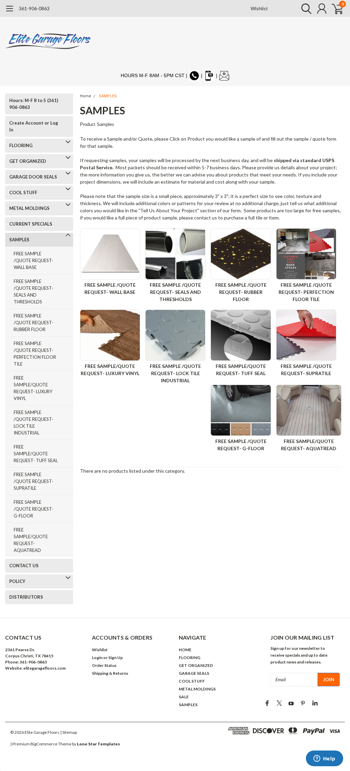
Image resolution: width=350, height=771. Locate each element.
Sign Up (115, 657)
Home (85, 96)
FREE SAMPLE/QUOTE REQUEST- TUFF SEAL (36, 453)
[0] (334, 8)
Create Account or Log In (33, 126)
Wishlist (259, 8)
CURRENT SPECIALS (30, 224)
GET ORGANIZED (27, 161)
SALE (184, 696)
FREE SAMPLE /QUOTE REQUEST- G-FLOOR (33, 508)
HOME (185, 649)
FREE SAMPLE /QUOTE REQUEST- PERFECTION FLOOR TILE (35, 354)
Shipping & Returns (110, 673)
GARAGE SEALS (194, 673)
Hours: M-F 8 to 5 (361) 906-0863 (33, 104)
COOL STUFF (23, 192)
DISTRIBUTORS (26, 597)
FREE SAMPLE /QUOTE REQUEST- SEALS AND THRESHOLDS (33, 291)
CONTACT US (24, 565)
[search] (304, 8)
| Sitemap (68, 732)
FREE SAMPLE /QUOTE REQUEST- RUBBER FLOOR (33, 322)
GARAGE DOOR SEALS (33, 177)
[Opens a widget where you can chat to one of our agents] (324, 759)
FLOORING (20, 145)
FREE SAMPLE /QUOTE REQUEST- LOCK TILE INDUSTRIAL (33, 423)
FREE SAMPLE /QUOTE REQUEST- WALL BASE (33, 260)
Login (97, 657)
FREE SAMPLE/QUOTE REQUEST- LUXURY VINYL (33, 388)
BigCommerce (43, 743)
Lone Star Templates (98, 743)
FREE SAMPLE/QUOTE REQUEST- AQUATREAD (31, 540)
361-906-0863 (34, 8)
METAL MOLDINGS (29, 208)
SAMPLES (19, 239)
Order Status (104, 665)
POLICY (17, 581)
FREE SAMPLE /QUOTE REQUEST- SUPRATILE (33, 481)
